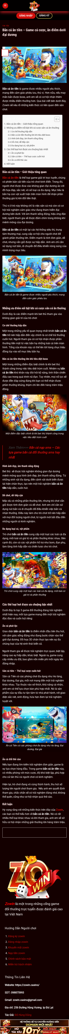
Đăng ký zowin (16, 936)
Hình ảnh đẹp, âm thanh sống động (27, 138)
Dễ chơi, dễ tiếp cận (20, 142)
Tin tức (5, 26)
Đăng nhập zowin (18, 941)
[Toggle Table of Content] (55, 119)
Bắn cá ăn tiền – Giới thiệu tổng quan (25, 124)
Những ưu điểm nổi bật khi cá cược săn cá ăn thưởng (33, 127)
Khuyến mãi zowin (18, 947)
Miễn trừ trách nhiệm (20, 964)
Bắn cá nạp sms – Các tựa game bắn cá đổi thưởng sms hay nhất (34, 452)
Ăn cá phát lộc (17, 153)
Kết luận (11, 164)
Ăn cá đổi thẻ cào (19, 160)
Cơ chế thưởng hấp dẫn (21, 131)
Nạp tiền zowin (16, 953)
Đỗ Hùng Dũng (23, 1014)
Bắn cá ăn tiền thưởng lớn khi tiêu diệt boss (30, 135)
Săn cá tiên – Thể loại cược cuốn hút (28, 156)
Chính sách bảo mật (19, 958)
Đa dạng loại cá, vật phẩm (23, 145)
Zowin (9, 904)
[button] (5, 5)
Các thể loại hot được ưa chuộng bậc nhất (27, 149)
